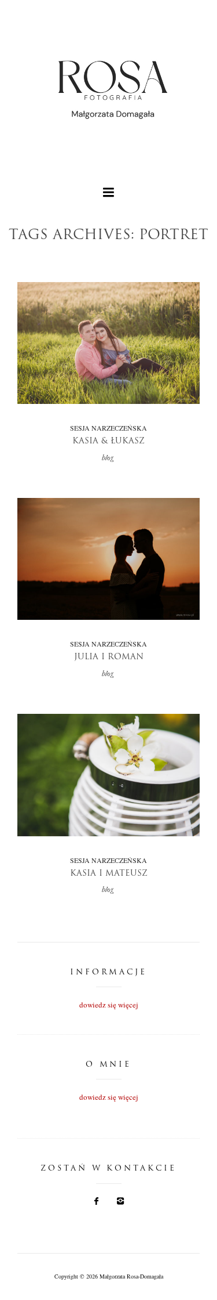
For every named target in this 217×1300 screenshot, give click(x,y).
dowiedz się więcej (108, 1004)
